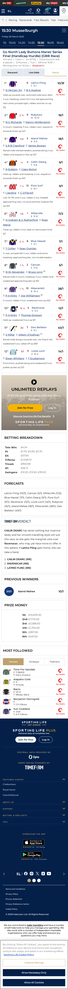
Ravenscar (38, 307)
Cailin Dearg (38, 161)
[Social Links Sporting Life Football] (39, 880)
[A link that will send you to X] (37, 874)
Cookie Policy (11, 909)
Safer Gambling (35, 925)
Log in (52, 407)
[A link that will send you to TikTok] (43, 874)
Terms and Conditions (15, 889)
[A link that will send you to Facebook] (26, 874)
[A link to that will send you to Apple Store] (34, 844)
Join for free (25, 739)
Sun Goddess (21, 708)
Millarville (37, 213)
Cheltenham (9, 784)
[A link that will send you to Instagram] (32, 874)
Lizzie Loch (38, 351)
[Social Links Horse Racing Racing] (34, 880)
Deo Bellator (39, 327)
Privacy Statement (14, 899)
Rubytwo (36, 114)
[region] (34, 964)
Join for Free (25, 407)
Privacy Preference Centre (17, 904)
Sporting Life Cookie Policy (19, 954)
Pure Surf (37, 185)
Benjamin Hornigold (26, 699)
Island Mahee (39, 138)
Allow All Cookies (34, 982)
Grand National (10, 795)
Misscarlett (37, 288)
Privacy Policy (12, 894)
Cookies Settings (34, 962)
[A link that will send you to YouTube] (49, 874)
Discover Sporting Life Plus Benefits (32, 416)
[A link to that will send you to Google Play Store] (34, 856)
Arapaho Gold (22, 679)
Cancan (35, 264)
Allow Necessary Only (34, 972)
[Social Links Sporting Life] (29, 880)
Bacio (16, 689)
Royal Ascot (9, 789)
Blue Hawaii (38, 241)
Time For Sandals (24, 669)
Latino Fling (38, 82)
